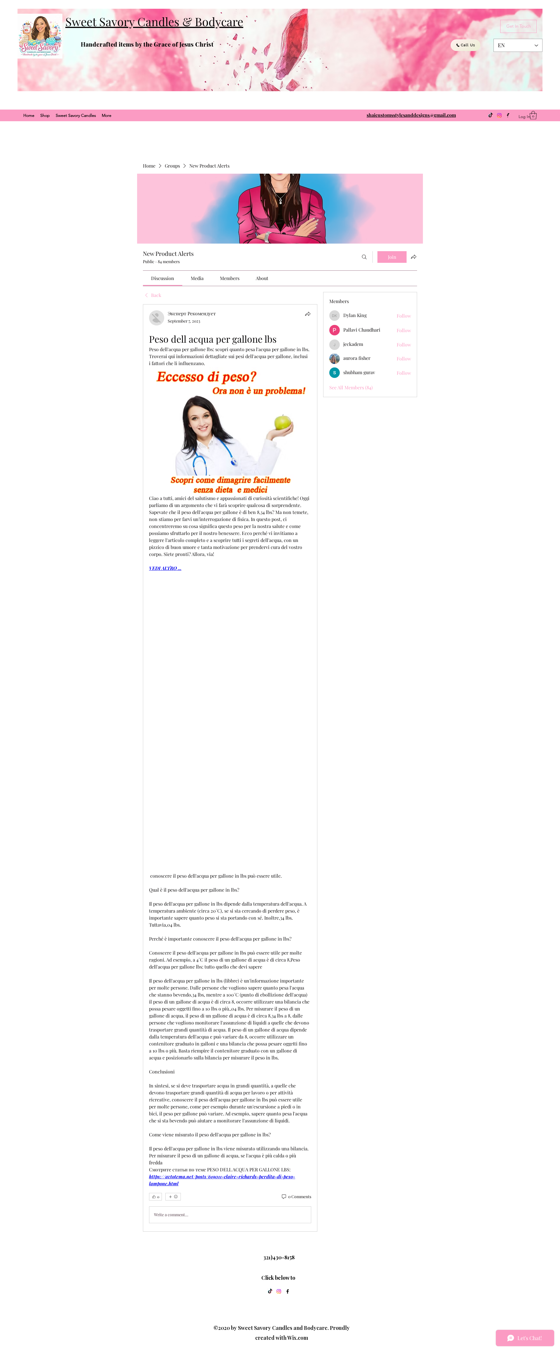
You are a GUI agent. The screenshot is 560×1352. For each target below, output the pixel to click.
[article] (230, 767)
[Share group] (413, 256)
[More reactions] (173, 1196)
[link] (162, 278)
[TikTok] (491, 115)
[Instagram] (499, 115)
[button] (533, 115)
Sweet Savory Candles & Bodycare (154, 21)
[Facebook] (287, 1291)
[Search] (364, 257)
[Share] (307, 313)
